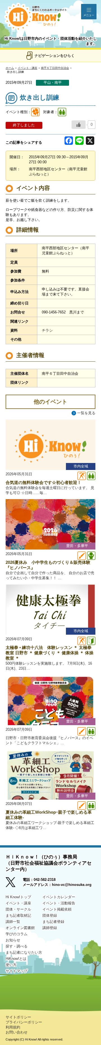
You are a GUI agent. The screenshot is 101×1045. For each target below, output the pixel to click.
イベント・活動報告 (58, 903)
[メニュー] (89, 11)
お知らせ (13, 940)
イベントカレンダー (58, 897)
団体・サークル (18, 909)
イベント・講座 (27, 67)
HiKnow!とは (16, 958)
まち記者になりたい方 (24, 952)
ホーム (10, 67)
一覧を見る (86, 413)
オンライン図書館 (20, 928)
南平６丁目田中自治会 (55, 67)
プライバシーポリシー (24, 1022)
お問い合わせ (16, 1032)
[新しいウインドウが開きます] (14, 884)
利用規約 (13, 1027)
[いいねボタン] (79, 124)
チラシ (47, 330)
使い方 (11, 965)
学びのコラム (16, 934)
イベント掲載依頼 (57, 909)
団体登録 (49, 915)
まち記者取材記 (18, 915)
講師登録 (49, 928)
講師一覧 (13, 922)
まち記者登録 (53, 922)
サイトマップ (16, 971)
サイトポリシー (18, 1017)
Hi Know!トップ (18, 897)
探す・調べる (16, 946)
